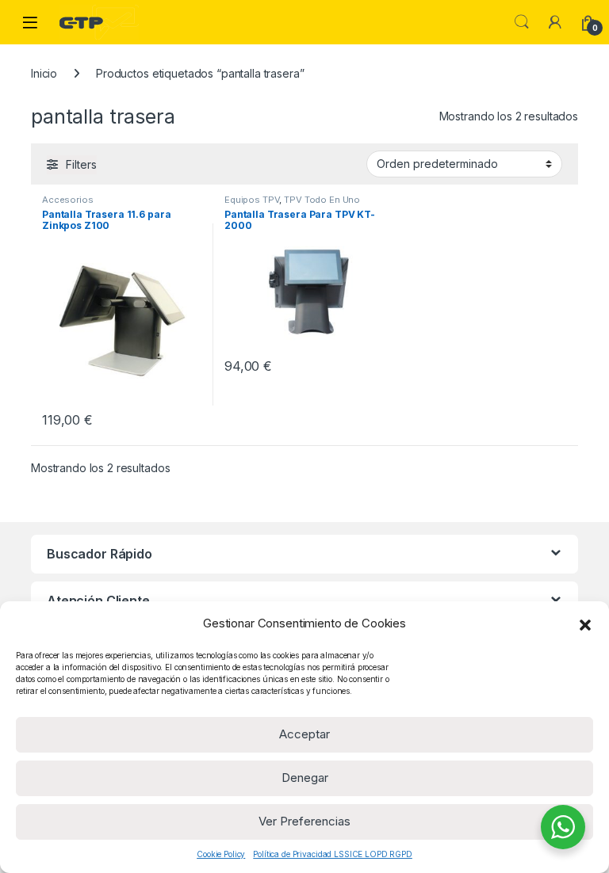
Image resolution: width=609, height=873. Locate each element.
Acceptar (304, 733)
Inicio (44, 73)
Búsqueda (521, 22)
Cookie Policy (221, 854)
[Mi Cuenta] (555, 22)
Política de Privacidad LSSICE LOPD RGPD (332, 854)
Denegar (305, 777)
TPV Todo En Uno (322, 199)
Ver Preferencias (304, 821)
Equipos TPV (251, 199)
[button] (585, 623)
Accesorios (68, 199)
